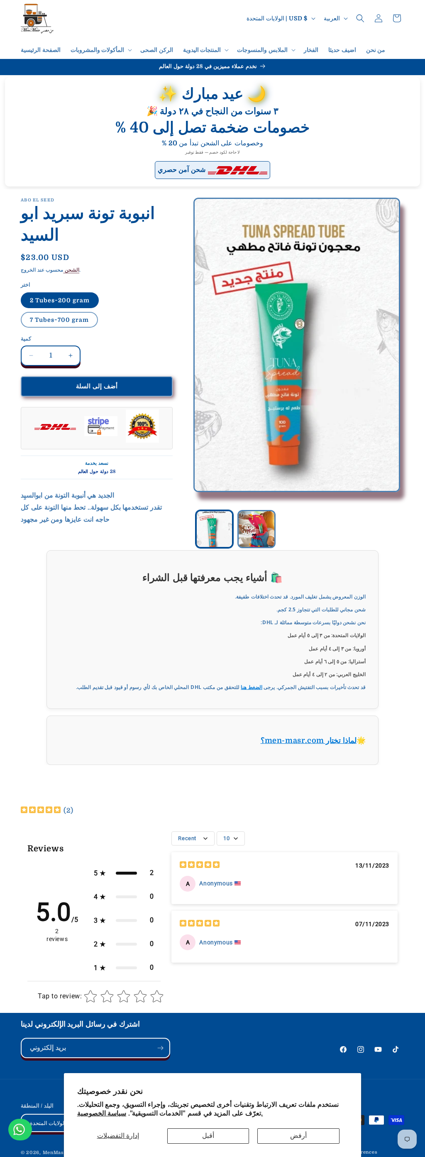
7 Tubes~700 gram (59, 319)
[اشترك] (160, 1048)
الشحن (71, 270)
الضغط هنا (251, 687)
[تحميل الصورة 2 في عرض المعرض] (256, 529)
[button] (101, 50)
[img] (41, 810)
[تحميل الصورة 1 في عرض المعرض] (214, 529)
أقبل (208, 1136)
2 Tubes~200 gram (60, 300)
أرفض (298, 1136)
